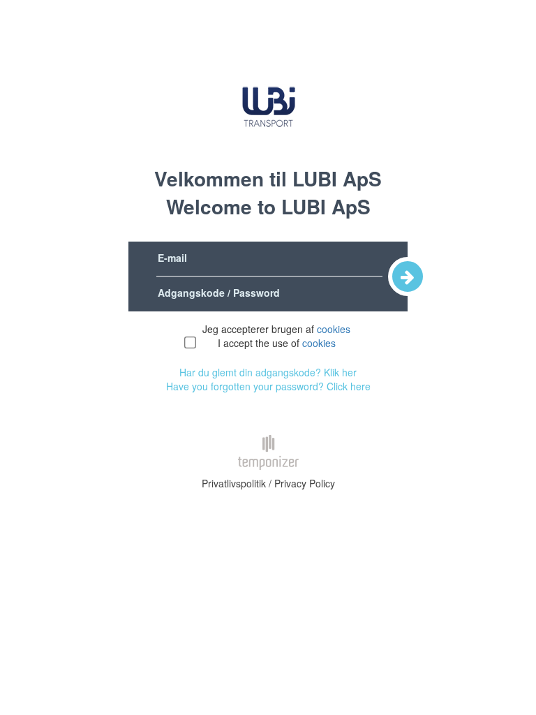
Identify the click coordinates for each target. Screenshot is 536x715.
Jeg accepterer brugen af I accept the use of (276, 336)
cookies (333, 329)
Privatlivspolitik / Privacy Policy (268, 483)
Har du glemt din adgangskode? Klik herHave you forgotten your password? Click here (268, 379)
